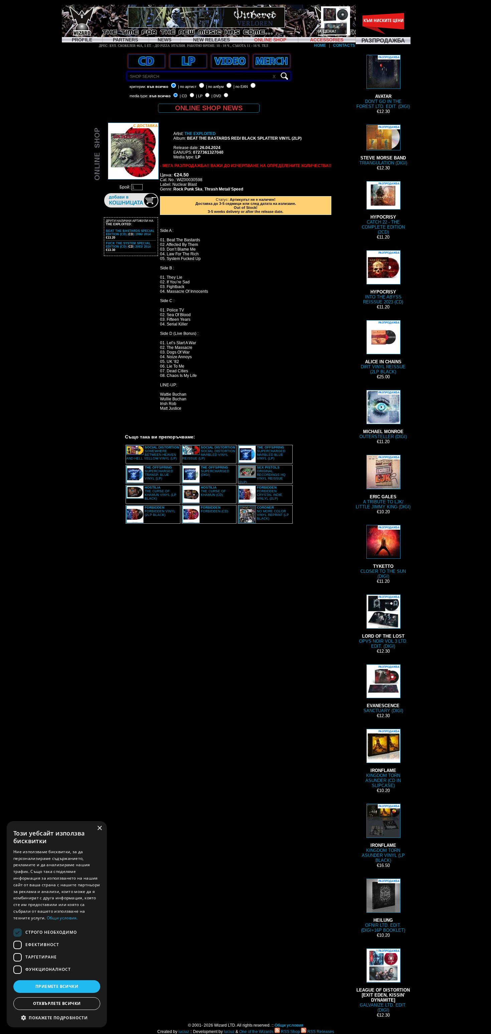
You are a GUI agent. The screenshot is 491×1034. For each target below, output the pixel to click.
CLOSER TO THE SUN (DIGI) (383, 552)
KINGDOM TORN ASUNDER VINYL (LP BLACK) (383, 834)
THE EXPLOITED (200, 133)
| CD (183, 96)
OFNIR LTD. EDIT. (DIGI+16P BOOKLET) (383, 906)
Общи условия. (62, 918)
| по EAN (240, 87)
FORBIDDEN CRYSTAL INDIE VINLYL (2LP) (269, 493)
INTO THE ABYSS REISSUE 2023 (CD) (383, 277)
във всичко (157, 87)
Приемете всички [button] (56, 986)
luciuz (183, 1031)
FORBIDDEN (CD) (214, 509)
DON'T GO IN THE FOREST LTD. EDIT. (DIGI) (383, 82)
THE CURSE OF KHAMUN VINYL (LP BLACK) (160, 493)
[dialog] (57, 924)
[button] (56, 1017)
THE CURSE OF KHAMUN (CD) (213, 491)
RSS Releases (320, 1031)
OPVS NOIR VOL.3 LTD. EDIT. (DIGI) (383, 622)
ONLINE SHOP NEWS (208, 108)
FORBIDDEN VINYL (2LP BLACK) (160, 511)
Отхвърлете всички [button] (57, 1003)
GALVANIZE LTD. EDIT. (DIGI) (383, 981)
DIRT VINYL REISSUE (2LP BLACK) (383, 347)
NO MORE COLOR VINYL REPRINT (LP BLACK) (273, 513)
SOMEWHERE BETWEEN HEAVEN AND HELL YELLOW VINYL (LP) (152, 452)
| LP (199, 96)
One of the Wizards (256, 1031)
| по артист (187, 87)
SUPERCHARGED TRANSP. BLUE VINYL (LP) (159, 473)
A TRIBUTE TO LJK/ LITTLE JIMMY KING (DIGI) (383, 482)
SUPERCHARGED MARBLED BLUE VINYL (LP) (271, 452)
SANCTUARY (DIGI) (383, 689)
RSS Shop (290, 1031)
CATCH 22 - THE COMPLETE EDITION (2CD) (383, 208)
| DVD (216, 96)
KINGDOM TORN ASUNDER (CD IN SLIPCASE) (383, 759)
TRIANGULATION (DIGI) (383, 145)
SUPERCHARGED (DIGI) (215, 471)
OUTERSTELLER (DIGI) (383, 415)
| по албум (215, 87)
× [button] (99, 828)
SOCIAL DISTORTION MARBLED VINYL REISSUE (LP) (208, 452)
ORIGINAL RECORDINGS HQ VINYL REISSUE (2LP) (262, 475)
